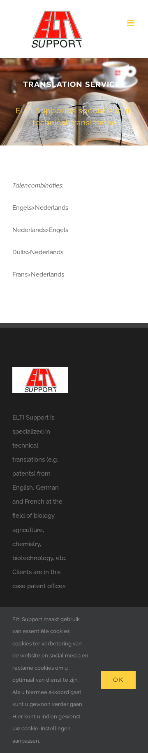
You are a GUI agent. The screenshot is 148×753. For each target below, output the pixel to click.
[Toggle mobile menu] (131, 23)
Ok (118, 679)
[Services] (74, 101)
